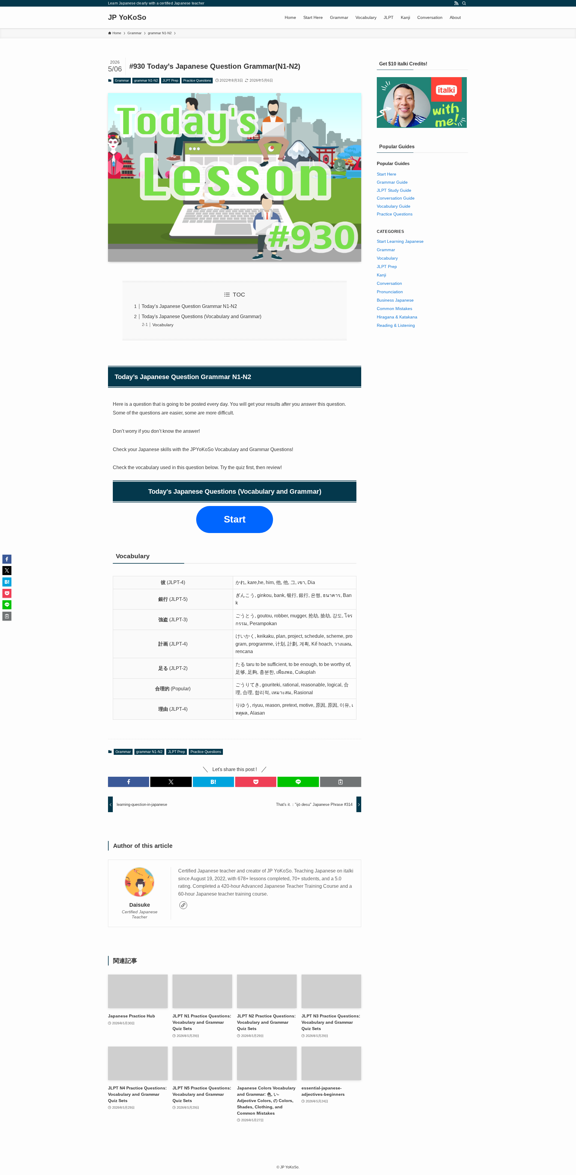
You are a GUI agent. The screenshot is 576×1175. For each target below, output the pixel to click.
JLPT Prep (170, 80)
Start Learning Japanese (400, 241)
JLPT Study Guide (394, 190)
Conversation (389, 283)
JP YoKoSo (127, 17)
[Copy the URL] (340, 782)
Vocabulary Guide (393, 206)
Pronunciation (390, 291)
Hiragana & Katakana (397, 317)
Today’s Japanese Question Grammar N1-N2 (189, 306)
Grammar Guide (392, 182)
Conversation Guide (396, 198)
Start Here (386, 174)
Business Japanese (395, 300)
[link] (183, 905)
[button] (128, 782)
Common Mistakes (394, 308)
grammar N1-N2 (146, 80)
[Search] (464, 3)
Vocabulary (162, 324)
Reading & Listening (396, 325)
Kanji (381, 275)
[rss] (456, 3)
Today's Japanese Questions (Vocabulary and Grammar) (201, 316)
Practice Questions (197, 80)
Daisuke (139, 905)
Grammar (122, 80)
